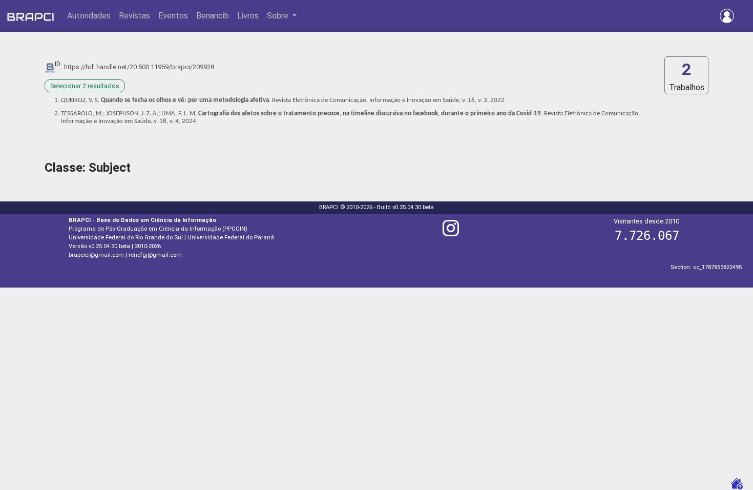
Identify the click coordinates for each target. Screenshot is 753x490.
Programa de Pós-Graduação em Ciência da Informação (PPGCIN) (158, 229)
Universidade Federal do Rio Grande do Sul (126, 237)
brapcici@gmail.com (96, 255)
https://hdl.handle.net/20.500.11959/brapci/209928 (139, 67)
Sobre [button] (278, 16)
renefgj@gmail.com (155, 255)
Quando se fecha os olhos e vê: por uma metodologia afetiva (185, 100)
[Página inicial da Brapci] (30, 16)
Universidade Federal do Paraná (230, 237)
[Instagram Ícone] (451, 232)
